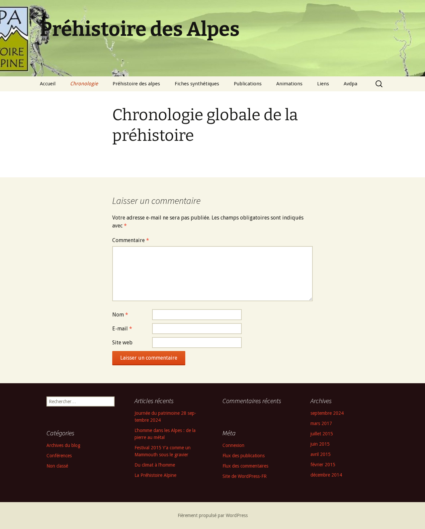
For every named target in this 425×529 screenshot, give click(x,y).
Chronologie (84, 84)
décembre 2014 (326, 475)
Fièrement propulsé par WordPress (213, 515)
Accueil (47, 84)
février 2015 (322, 464)
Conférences (59, 455)
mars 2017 (321, 423)
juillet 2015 (321, 433)
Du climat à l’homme (154, 465)
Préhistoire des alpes (136, 84)
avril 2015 (320, 454)
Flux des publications (243, 455)
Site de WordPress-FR (244, 476)
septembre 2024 (327, 413)
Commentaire (130, 240)
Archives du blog (63, 445)
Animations (289, 84)
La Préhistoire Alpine (155, 475)
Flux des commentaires (245, 466)
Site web (122, 342)
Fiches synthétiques (197, 84)
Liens (323, 84)
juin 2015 (320, 444)
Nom (120, 314)
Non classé (57, 466)
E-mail (122, 328)
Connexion (233, 445)
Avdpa (350, 84)
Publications (248, 84)
